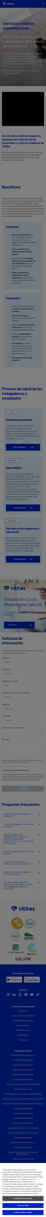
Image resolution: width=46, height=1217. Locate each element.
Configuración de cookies (23, 1198)
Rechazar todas (23, 1205)
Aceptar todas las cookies (23, 1212)
